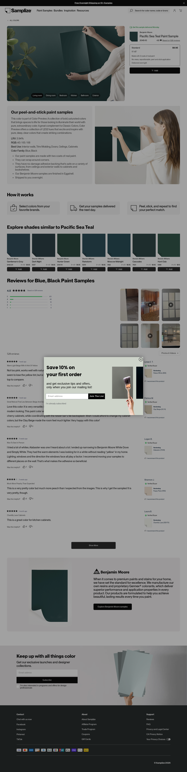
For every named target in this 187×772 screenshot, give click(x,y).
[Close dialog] (141, 359)
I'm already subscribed (56, 403)
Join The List (97, 396)
